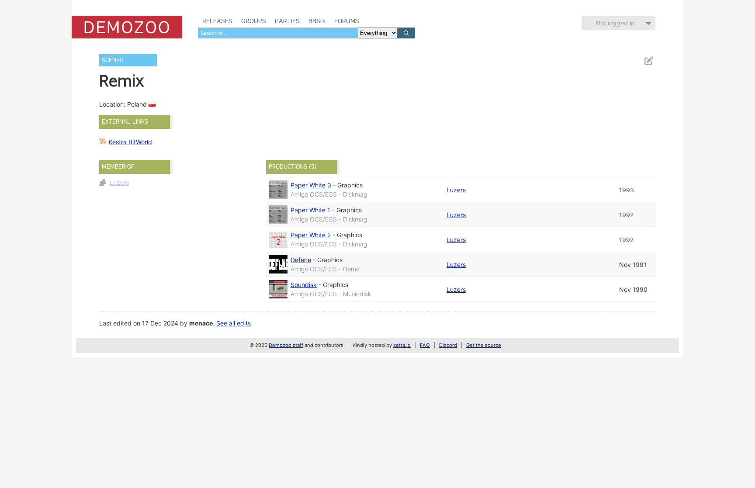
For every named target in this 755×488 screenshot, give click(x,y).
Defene (301, 259)
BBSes (317, 21)
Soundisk (304, 284)
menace (201, 323)
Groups (253, 21)
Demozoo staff (286, 345)
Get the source (483, 345)
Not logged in (615, 23)
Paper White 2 (311, 235)
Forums (346, 21)
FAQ (425, 345)
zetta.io (402, 345)
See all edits (233, 323)
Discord (448, 345)
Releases (217, 21)
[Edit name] (648, 61)
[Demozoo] (127, 27)
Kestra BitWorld (130, 141)
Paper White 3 (311, 185)
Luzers (119, 182)
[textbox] (278, 33)
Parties (287, 21)
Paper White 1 (310, 210)
